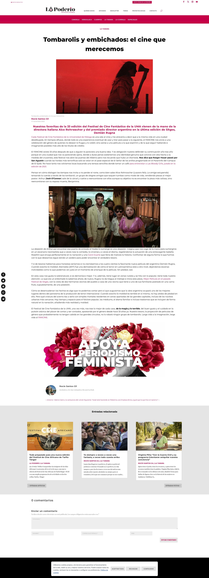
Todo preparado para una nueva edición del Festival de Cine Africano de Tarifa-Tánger (49, 457)
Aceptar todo (118, 569)
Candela (75, 20)
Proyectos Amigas (138, 11)
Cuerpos (98, 20)
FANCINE (42, 317)
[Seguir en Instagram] (192, 1)
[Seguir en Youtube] (197, 1)
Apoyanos (102, 11)
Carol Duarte (94, 255)
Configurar (149, 569)
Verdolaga (87, 20)
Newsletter (114, 11)
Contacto (153, 11)
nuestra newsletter (17, 2)
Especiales (132, 20)
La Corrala (120, 20)
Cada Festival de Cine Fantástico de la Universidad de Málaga (61, 137)
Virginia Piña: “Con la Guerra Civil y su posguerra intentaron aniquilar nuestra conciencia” (158, 457)
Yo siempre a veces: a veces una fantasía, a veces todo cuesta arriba (102, 456)
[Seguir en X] (188, 1)
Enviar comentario (168, 540)
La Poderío (34, 463)
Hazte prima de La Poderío (142, 2)
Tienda (125, 11)
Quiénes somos (89, 11)
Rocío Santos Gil (91, 461)
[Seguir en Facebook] (183, 1)
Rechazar (133, 569)
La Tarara (108, 20)
